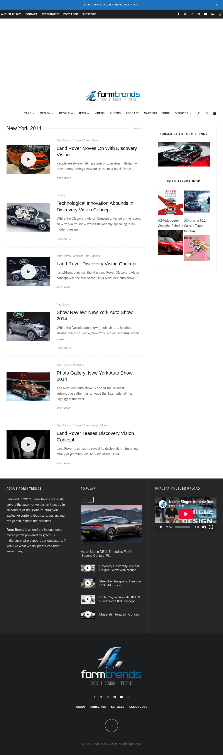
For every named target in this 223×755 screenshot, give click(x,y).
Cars (27, 113)
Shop (166, 113)
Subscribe (89, 14)
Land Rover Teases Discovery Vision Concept (95, 436)
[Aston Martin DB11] (111, 525)
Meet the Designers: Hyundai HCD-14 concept (120, 583)
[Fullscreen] (211, 527)
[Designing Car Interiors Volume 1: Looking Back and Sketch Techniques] (197, 249)
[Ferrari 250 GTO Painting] (197, 203)
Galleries (78, 365)
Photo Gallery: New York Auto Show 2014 (94, 376)
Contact (31, 14)
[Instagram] (192, 14)
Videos (100, 113)
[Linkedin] (212, 14)
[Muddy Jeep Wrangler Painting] (170, 223)
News (94, 425)
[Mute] (204, 527)
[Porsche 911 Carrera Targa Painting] (197, 226)
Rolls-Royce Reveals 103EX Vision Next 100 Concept (119, 599)
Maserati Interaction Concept (119, 614)
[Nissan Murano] (28, 386)
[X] (185, 14)
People (64, 113)
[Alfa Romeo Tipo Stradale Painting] (170, 243)
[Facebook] (178, 14)
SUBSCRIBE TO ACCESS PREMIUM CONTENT (111, 4)
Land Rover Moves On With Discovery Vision (97, 151)
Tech (82, 113)
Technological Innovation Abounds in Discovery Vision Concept (95, 206)
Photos (115, 113)
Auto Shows (64, 140)
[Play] (161, 527)
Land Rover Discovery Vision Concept (97, 263)
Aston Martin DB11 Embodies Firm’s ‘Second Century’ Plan (107, 553)
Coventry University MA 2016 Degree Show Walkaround (120, 568)
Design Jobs (138, 706)
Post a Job (70, 14)
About (80, 706)
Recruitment (50, 14)
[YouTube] (205, 14)
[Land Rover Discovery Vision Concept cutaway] (28, 217)
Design (45, 113)
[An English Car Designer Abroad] (170, 203)
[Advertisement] (111, 51)
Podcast (132, 113)
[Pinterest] (198, 14)
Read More (64, 178)
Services (181, 113)
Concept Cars (81, 140)
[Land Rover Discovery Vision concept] (28, 326)
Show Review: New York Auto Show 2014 (95, 315)
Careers (150, 113)
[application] (185, 514)
